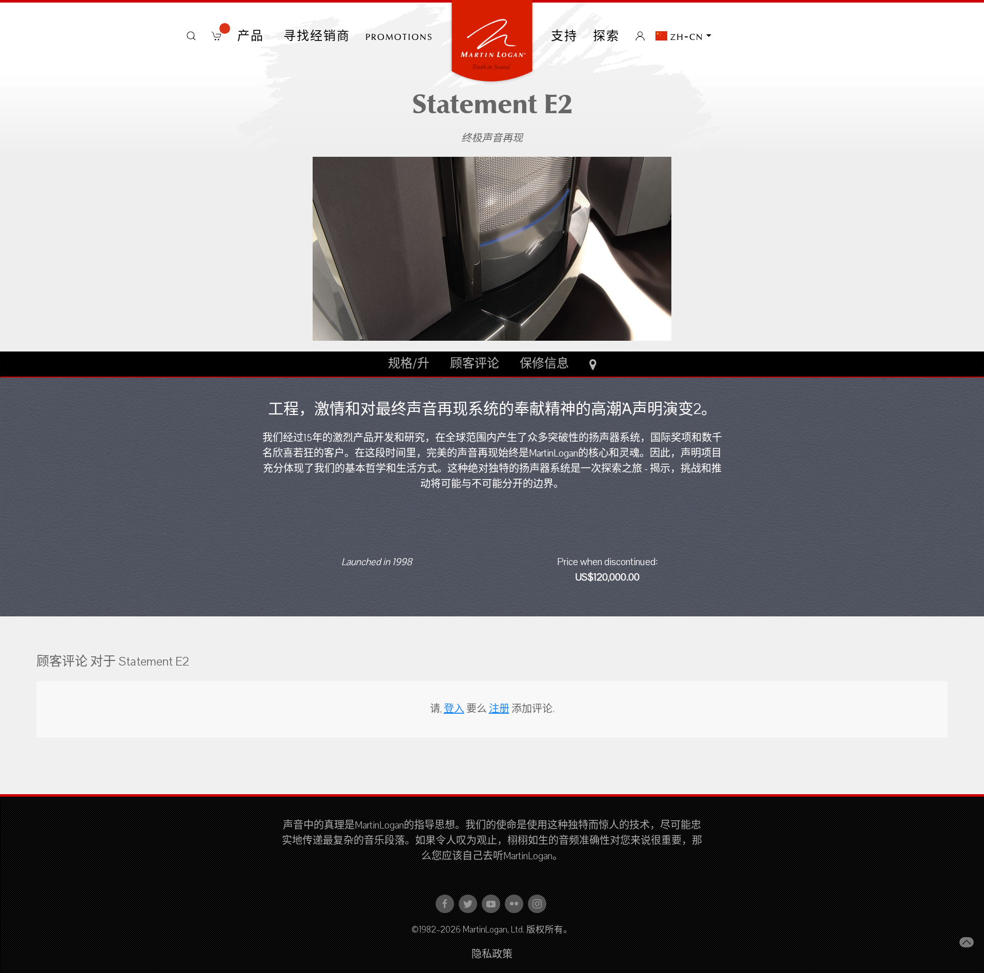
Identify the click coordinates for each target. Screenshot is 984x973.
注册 (499, 709)
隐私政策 (491, 954)
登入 (454, 709)
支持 (564, 36)
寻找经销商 (316, 36)
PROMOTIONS (399, 36)
